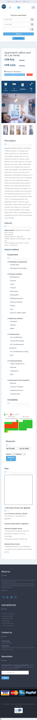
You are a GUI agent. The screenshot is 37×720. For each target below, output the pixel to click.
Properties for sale (7, 618)
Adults (8, 454)
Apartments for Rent (8, 614)
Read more (4, 590)
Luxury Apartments (8, 625)
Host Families (6, 621)
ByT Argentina (11, 704)
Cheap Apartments (7, 623)
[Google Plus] (15, 597)
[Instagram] (11, 597)
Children (18, 454)
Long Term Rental (7, 616)
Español (27, 1)
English (19, 1)
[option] (18, 108)
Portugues (12, 1)
